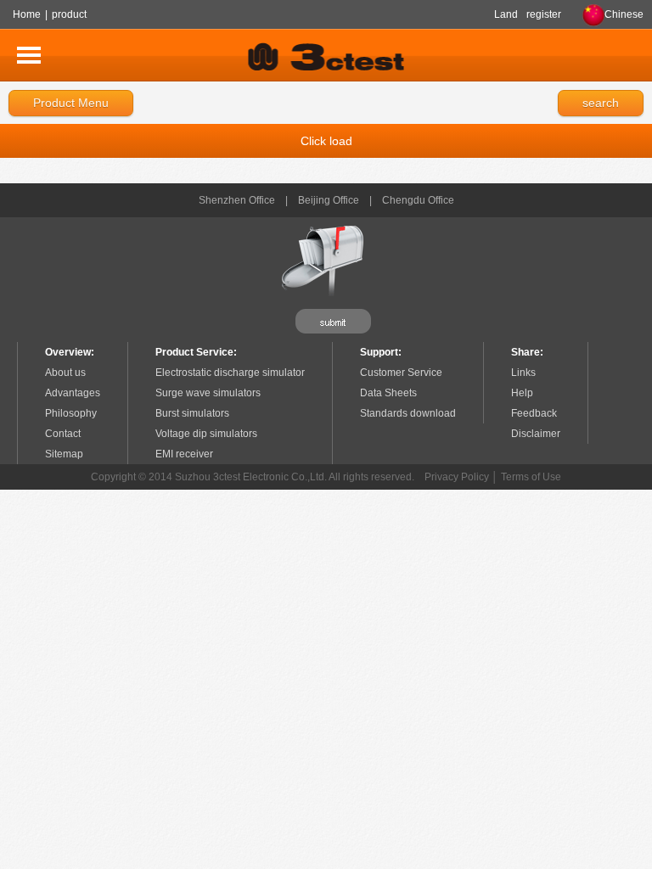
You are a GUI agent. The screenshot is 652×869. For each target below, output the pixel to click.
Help (522, 393)
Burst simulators (192, 413)
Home (27, 14)
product (69, 14)
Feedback (534, 413)
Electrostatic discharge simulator (230, 372)
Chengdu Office (418, 200)
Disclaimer (535, 434)
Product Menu (71, 102)
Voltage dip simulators (206, 434)
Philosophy (71, 413)
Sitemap (64, 454)
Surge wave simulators (208, 393)
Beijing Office (328, 200)
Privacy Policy (456, 477)
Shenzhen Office (237, 200)
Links (523, 372)
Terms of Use (531, 477)
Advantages (72, 393)
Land (506, 14)
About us (65, 372)
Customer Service (401, 372)
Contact (63, 434)
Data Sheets (388, 393)
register (543, 14)
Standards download (408, 413)
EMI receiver (184, 454)
